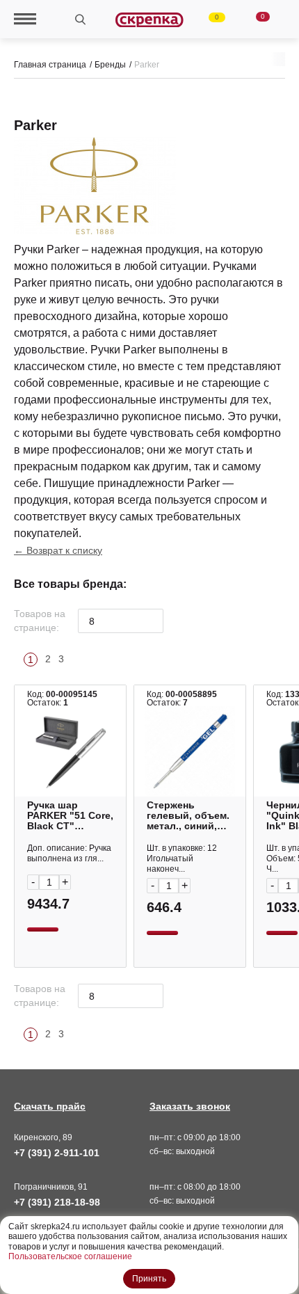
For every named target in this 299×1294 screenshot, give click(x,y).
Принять (149, 1279)
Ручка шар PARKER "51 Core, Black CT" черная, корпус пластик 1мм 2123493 (70, 815)
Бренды (110, 65)
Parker (146, 65)
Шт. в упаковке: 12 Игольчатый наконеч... (182, 858)
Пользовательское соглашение (70, 1256)
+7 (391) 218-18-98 (57, 1202)
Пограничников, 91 (51, 1187)
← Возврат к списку (58, 550)
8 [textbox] (92, 621)
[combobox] (120, 621)
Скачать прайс (50, 1106)
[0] (208, 19)
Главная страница (50, 65)
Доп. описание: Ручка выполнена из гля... (69, 853)
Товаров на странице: (39, 620)
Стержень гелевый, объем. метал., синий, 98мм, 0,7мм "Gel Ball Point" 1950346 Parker (188, 815)
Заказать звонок (190, 1106)
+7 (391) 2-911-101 (56, 1152)
